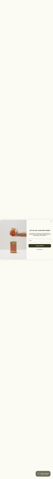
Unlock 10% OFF (40, 245)
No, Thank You (40, 249)
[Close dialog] (51, 221)
